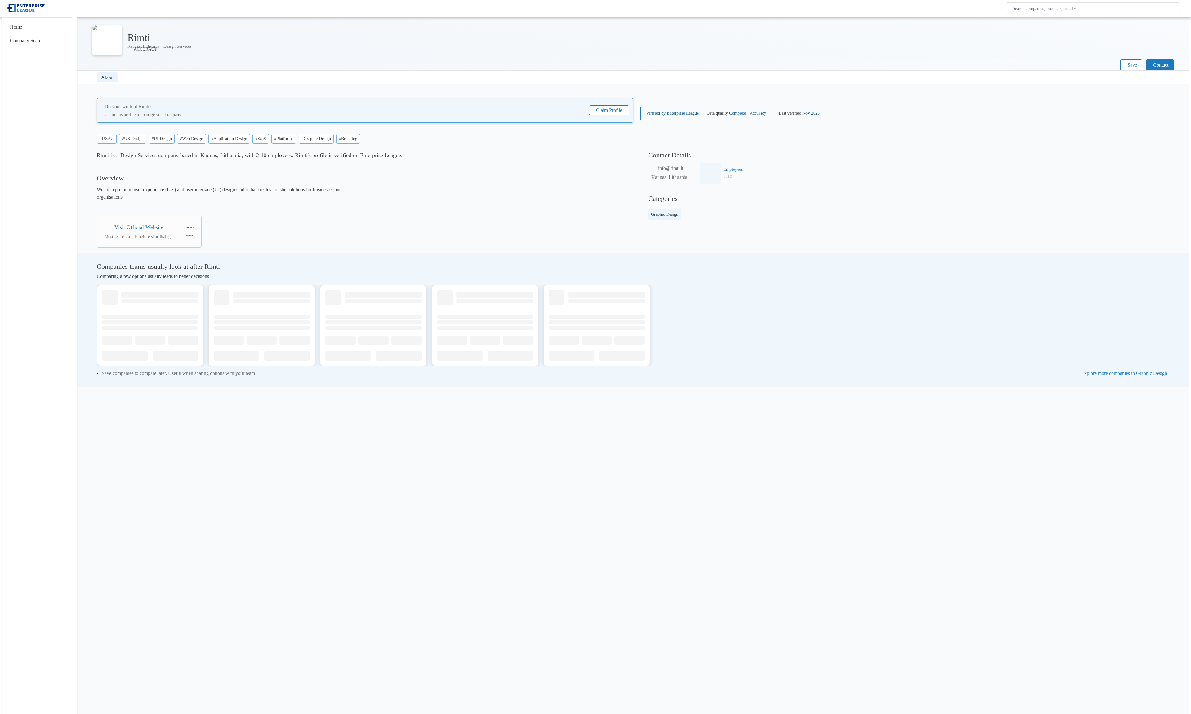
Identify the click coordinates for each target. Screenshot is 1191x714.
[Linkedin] (190, 231)
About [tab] (107, 77)
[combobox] (1094, 8)
